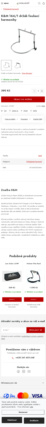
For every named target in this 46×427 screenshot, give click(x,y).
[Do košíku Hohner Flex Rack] (33, 299)
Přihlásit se (35, 330)
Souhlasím (34, 420)
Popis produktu (10, 119)
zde (31, 407)
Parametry (24, 119)
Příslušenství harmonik (34, 162)
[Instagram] (23, 371)
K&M (43, 106)
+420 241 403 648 (25, 357)
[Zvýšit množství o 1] (42, 91)
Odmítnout (12, 420)
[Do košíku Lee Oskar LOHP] (12, 299)
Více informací (27, 73)
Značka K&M (37, 119)
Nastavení (23, 412)
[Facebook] (18, 371)
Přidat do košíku (23, 99)
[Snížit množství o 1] (34, 91)
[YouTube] (29, 371)
